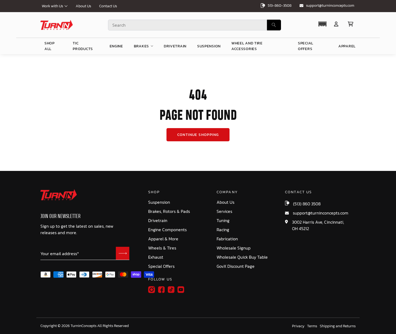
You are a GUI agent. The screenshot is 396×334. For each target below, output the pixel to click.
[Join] (122, 253)
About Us (83, 6)
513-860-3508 (279, 5)
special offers (305, 46)
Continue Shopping (198, 135)
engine (116, 46)
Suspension (159, 202)
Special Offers (161, 266)
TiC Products (83, 46)
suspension (209, 46)
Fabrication (227, 238)
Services (224, 211)
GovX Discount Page (236, 266)
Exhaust (155, 257)
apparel (347, 46)
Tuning (223, 220)
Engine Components (167, 229)
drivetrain (175, 46)
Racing (223, 229)
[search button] (274, 25)
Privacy (298, 326)
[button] (322, 24)
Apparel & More (163, 238)
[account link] (336, 24)
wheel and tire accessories (247, 46)
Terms (312, 326)
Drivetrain (157, 220)
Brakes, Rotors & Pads (169, 211)
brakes (141, 46)
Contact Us (108, 6)
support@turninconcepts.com (330, 5)
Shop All (49, 46)
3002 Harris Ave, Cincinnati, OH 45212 (318, 225)
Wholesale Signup (234, 248)
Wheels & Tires (162, 248)
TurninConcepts (83, 326)
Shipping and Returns (338, 326)
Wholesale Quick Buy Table (242, 257)
